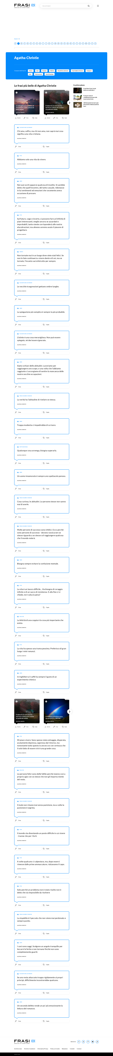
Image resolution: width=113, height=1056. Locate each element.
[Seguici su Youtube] (92, 1041)
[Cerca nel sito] (89, 6)
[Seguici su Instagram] (83, 1041)
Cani (37, 70)
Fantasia (44, 70)
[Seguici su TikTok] (97, 1041)
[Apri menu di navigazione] (98, 6)
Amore (30, 70)
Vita (21, 155)
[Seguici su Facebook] (78, 1041)
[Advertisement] (56, 20)
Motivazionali (38, 74)
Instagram (89, 70)
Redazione (64, 1048)
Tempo (21, 251)
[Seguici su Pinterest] (88, 1041)
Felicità (52, 70)
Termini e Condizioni (29, 1048)
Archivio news (18, 1048)
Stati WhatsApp (49, 74)
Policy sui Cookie (55, 1048)
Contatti (72, 1048)
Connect (79, 1048)
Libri (30, 74)
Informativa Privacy (42, 1048)
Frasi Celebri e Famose (77, 70)
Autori (16, 39)
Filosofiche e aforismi (63, 70)
